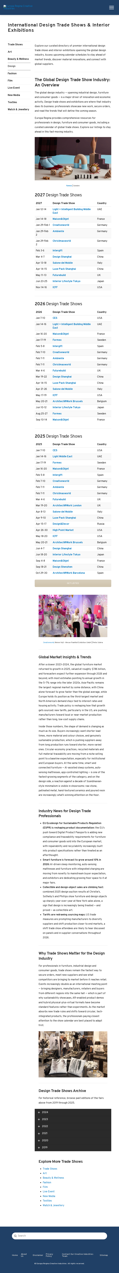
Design (11, 66)
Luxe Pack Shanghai (64, 269)
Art (10, 52)
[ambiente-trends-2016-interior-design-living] (73, 1054)
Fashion (12, 73)
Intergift (57, 250)
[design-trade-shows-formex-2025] (73, 158)
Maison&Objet (61, 219)
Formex (69, 186)
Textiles (12, 102)
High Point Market (63, 530)
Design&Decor (61, 524)
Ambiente (58, 231)
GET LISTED (73, 583)
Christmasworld (62, 241)
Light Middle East (62, 456)
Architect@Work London (67, 505)
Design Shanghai (62, 257)
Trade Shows (15, 44)
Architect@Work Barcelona (69, 573)
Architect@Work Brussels (68, 401)
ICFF (55, 287)
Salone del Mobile (63, 263)
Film (10, 80)
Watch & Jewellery (18, 109)
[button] (111, 7)
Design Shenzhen (62, 567)
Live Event (14, 88)
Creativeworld (61, 225)
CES (55, 318)
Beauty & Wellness (18, 59)
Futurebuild (59, 275)
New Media (14, 95)
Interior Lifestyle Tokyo (66, 281)
